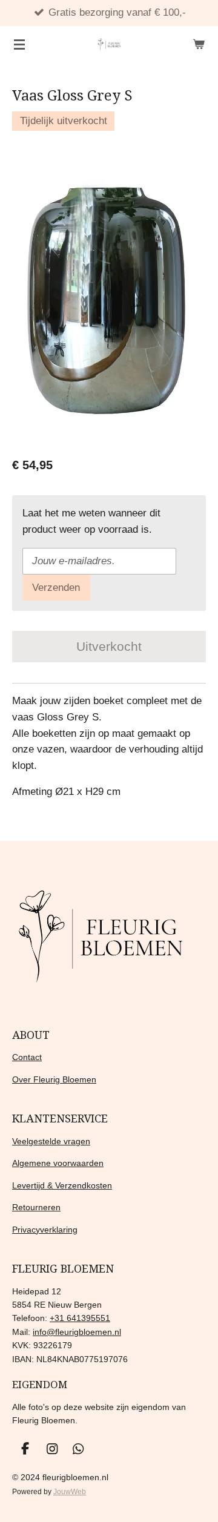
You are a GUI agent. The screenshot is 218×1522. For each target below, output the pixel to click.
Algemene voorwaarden (58, 1163)
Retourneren (36, 1207)
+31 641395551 (80, 1318)
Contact (27, 1057)
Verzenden (56, 587)
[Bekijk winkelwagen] (198, 44)
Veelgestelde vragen (51, 1141)
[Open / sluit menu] (19, 44)
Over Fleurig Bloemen (54, 1079)
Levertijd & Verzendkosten (62, 1185)
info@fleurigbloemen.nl (77, 1332)
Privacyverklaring (45, 1229)
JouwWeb (69, 1491)
